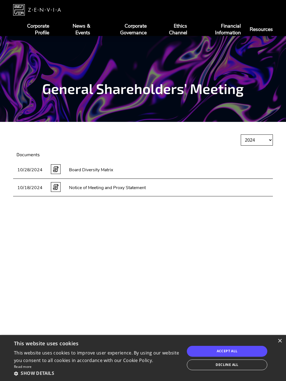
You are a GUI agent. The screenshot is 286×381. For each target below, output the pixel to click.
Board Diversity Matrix (91, 170)
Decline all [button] (227, 364)
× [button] (280, 341)
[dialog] (143, 358)
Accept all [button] (227, 351)
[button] (97, 373)
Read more (23, 366)
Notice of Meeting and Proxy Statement (107, 188)
